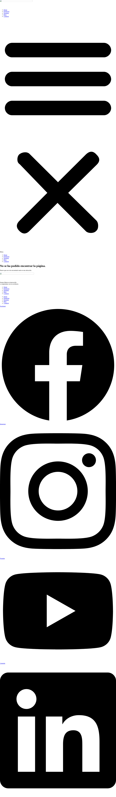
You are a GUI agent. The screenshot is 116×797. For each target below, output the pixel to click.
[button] (58, 136)
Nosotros (6, 13)
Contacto (6, 16)
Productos (6, 11)
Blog (5, 15)
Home (5, 10)
